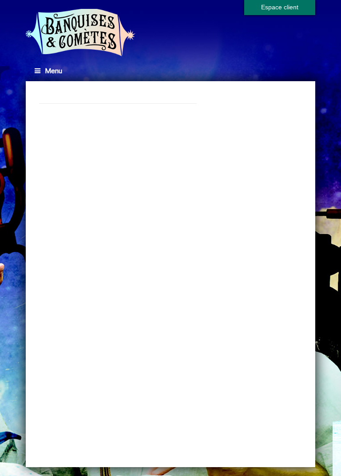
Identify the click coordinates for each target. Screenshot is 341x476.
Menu (53, 71)
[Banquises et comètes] (81, 33)
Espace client (279, 7)
